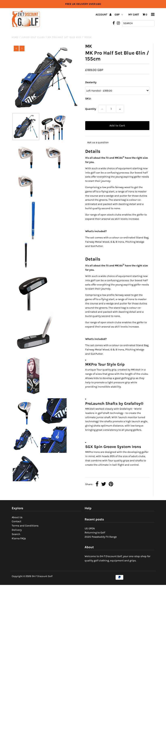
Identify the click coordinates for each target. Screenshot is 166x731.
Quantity (90, 108)
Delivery (17, 529)
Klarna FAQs (19, 538)
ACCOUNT (102, 14)
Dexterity (91, 82)
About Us (17, 517)
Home (15, 37)
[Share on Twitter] (103, 484)
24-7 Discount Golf (42, 576)
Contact (16, 521)
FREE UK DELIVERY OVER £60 (83, 3)
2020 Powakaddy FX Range (101, 536)
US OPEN (90, 528)
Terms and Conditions (25, 525)
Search (16, 534)
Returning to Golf (95, 532)
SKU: (88, 98)
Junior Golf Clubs (33, 37)
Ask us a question (98, 142)
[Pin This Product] (111, 484)
